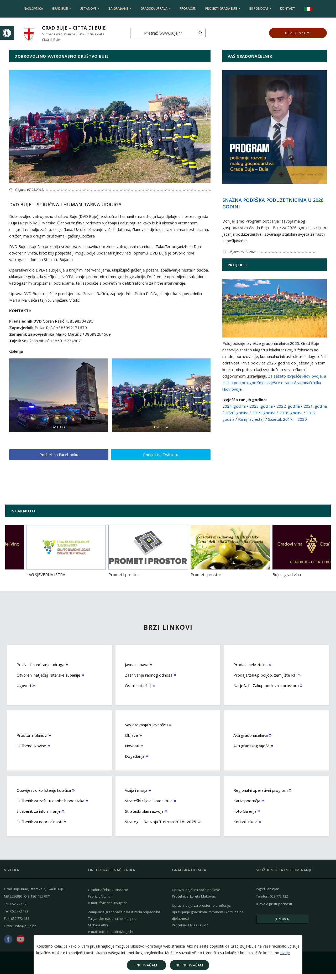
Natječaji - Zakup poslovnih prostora (266, 685)
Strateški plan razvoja (144, 811)
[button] (7, 33)
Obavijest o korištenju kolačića (44, 790)
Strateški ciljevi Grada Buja (148, 800)
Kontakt (287, 8)
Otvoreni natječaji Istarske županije (48, 675)
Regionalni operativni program (260, 790)
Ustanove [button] (88, 8)
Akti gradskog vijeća (251, 745)
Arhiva (282, 919)
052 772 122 (19, 911)
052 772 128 (19, 903)
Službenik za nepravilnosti (39, 821)
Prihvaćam (147, 965)
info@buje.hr (25, 925)
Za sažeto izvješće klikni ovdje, (295, 376)
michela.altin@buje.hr (116, 931)
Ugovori (24, 685)
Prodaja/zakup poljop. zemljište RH (265, 675)
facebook (8, 939)
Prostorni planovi (32, 735)
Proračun (188, 8)
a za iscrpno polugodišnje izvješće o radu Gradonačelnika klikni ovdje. (274, 382)
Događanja (134, 756)
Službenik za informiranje (39, 811)
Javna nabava (136, 664)
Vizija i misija (136, 790)
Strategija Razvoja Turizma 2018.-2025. (161, 821)
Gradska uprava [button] (154, 8)
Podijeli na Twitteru (160, 454)
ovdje (285, 952)
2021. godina (315, 406)
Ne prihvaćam (189, 965)
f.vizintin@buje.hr (113, 902)
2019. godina (263, 412)
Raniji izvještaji (251, 419)
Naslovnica (33, 8)
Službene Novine (31, 745)
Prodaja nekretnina (250, 664)
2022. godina (288, 406)
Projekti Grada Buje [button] (221, 8)
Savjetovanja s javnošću (146, 724)
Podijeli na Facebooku (58, 454)
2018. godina (290, 412)
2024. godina (234, 406)
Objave (131, 735)
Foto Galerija (244, 811)
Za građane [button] (118, 8)
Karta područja (246, 800)
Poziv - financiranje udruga (40, 664)
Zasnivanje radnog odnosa (148, 675)
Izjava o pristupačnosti (274, 903)
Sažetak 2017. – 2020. (288, 419)
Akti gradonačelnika (250, 735)
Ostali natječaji (138, 685)
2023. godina (261, 406)
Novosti (132, 745)
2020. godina (236, 412)
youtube (20, 939)
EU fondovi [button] (259, 8)
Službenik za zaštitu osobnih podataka (50, 800)
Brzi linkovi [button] (298, 33)
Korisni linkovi (245, 821)
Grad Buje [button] (60, 8)
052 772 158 (20, 918)
